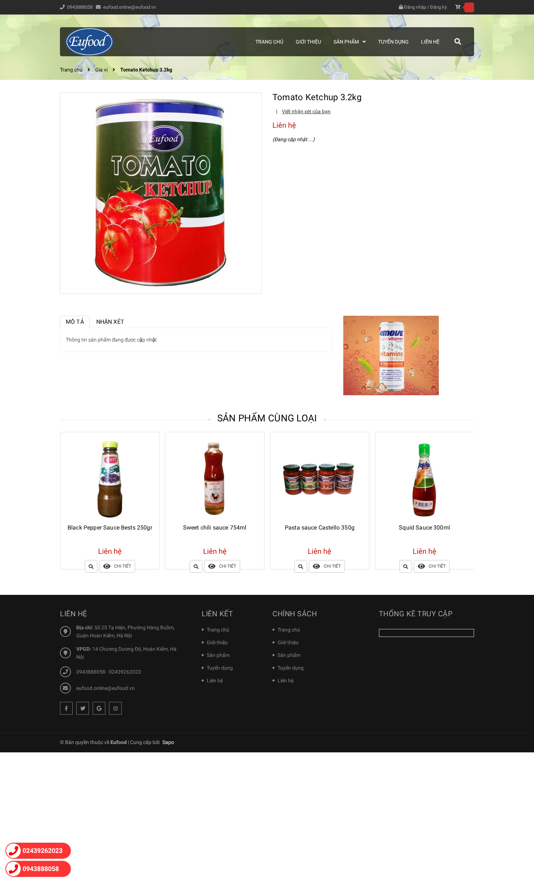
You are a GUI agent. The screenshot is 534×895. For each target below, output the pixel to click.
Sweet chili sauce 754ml (110, 527)
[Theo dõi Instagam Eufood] (115, 708)
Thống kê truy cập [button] (416, 613)
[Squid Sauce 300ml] (319, 479)
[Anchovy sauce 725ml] (424, 479)
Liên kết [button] (217, 613)
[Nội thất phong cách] (391, 355)
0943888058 (80, 7)
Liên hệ (215, 680)
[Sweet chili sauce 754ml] (109, 479)
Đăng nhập (415, 7)
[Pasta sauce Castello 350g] (214, 479)
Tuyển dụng (220, 668)
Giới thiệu (217, 642)
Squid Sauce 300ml (319, 527)
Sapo (168, 742)
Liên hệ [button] (73, 613)
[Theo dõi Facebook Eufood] (66, 708)
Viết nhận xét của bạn (306, 111)
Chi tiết (122, 566)
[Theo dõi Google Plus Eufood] (99, 708)
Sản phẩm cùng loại (267, 418)
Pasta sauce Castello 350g (215, 527)
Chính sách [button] (294, 613)
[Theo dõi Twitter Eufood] (82, 708)
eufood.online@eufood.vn (129, 7)
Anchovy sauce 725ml (424, 527)
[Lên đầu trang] (519, 857)
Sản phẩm (218, 655)
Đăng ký (438, 7)
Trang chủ (218, 630)
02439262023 (125, 672)
